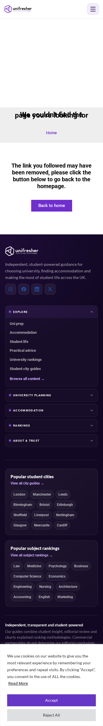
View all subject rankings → (32, 555)
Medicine (34, 566)
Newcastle (41, 525)
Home (51, 132)
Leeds (63, 494)
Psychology (58, 566)
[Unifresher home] (21, 251)
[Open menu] (93, 9)
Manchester (42, 494)
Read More (18, 683)
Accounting (22, 597)
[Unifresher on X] (50, 289)
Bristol (44, 505)
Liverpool (41, 515)
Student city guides (25, 369)
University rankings (26, 359)
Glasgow (20, 525)
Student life (19, 341)
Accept (51, 700)
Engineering (22, 587)
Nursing (45, 587)
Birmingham (22, 505)
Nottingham (65, 515)
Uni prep (16, 323)
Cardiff (62, 525)
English (44, 597)
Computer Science (27, 576)
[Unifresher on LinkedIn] (36, 289)
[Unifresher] (18, 9)
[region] (51, 685)
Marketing (65, 597)
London (19, 494)
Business (81, 566)
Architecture (68, 587)
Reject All (51, 715)
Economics (57, 576)
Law (16, 566)
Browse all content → (27, 379)
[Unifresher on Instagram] (10, 289)
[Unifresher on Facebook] (23, 289)
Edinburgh (65, 505)
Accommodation (23, 332)
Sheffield (20, 515)
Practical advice (23, 350)
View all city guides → (27, 483)
